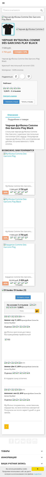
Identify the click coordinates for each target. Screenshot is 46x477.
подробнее (38, 474)
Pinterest (28, 76)
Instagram (34, 441)
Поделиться (15, 76)
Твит (22, 76)
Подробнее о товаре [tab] (18, 119)
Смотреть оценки (10, 96)
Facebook (11, 441)
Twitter (17, 441)
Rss (23, 441)
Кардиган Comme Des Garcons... (18, 277)
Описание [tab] (12, 115)
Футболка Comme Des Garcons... (18, 186)
